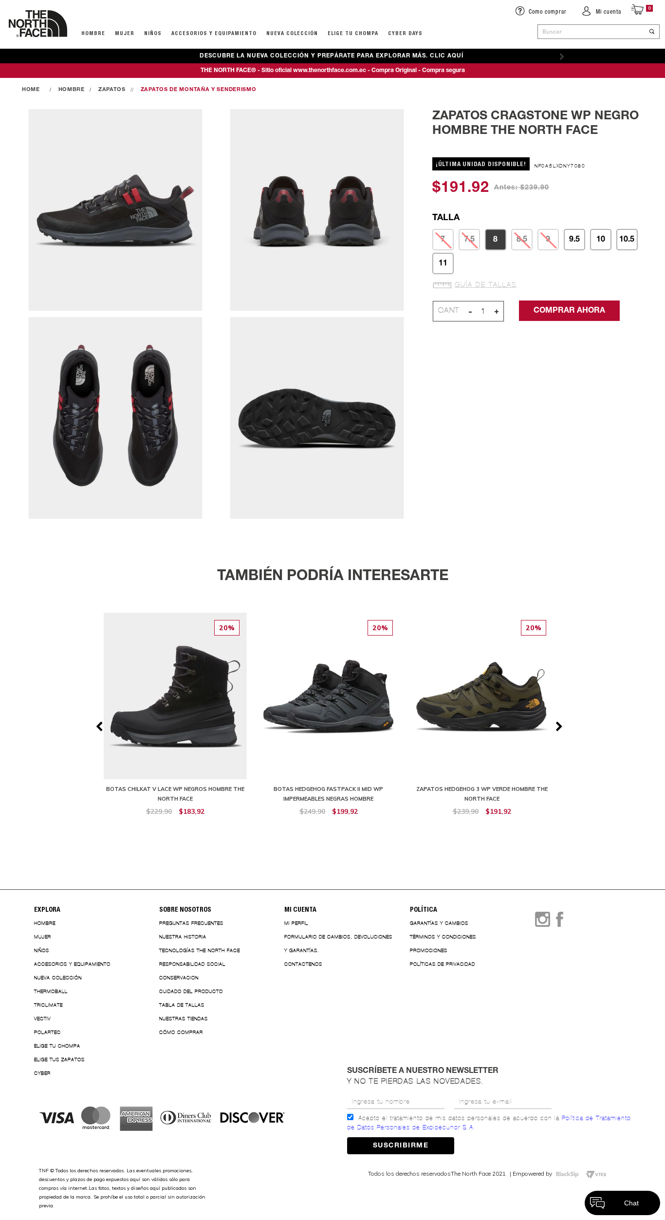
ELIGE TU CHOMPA (353, 33)
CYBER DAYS (405, 33)
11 (443, 263)
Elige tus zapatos (59, 1059)
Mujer (124, 33)
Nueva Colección (58, 977)
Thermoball (51, 991)
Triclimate (48, 1005)
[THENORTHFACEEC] (33, 89)
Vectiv (42, 1018)
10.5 (626, 239)
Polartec (47, 1032)
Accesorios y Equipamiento (72, 964)
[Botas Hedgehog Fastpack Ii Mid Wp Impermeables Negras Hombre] (328, 719)
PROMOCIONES (428, 950)
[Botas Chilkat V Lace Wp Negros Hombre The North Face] (175, 719)
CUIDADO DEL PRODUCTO (191, 991)
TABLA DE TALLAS (181, 1005)
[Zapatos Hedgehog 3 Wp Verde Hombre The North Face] (482, 719)
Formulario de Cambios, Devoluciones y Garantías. (338, 943)
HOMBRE (93, 33)
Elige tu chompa (57, 1046)
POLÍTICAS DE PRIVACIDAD (442, 964)
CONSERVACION (179, 977)
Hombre (44, 923)
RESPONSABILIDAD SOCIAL (192, 964)
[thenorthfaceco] (38, 46)
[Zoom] (115, 210)
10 (600, 239)
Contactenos (303, 964)
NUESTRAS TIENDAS (183, 1018)
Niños (153, 33)
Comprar (175, 827)
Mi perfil (296, 923)
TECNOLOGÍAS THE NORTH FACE (199, 950)
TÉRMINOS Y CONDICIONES (443, 936)
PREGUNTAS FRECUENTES (191, 923)
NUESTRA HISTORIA (182, 936)
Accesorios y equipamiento (214, 33)
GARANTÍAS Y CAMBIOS (439, 923)
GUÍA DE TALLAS (486, 285)
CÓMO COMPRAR (181, 1032)
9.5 (574, 239)
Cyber (42, 1073)
